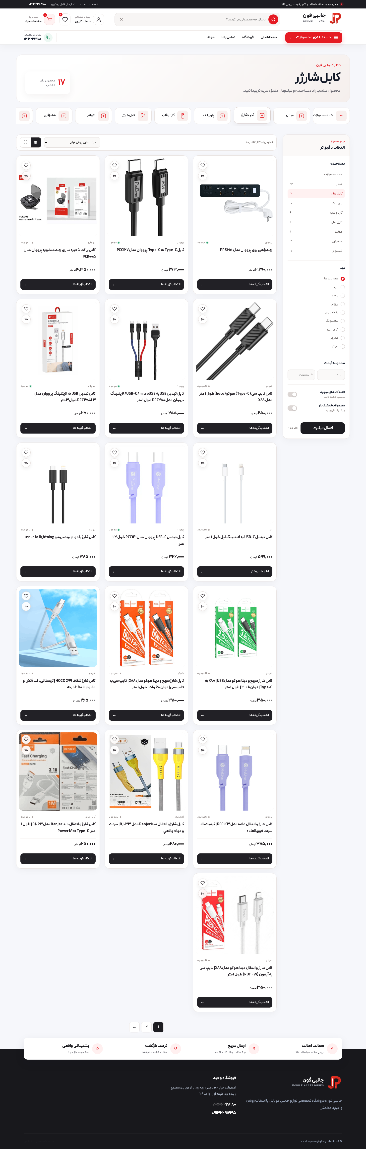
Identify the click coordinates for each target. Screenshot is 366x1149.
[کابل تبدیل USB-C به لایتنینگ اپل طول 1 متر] (235, 484)
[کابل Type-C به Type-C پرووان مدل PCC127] (146, 197)
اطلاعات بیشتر (260, 571)
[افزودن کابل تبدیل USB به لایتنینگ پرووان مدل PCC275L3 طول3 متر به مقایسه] (26, 319)
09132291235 (224, 1113)
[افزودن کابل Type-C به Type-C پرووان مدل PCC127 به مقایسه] (114, 175)
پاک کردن (293, 428)
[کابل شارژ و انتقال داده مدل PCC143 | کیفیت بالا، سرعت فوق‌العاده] (235, 771)
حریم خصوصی (45, 1141)
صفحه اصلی (269, 37)
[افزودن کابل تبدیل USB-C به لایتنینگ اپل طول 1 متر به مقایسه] (202, 462)
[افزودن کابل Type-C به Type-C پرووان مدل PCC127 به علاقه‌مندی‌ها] (114, 165)
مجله (211, 37)
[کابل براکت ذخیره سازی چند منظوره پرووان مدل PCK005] (58, 197)
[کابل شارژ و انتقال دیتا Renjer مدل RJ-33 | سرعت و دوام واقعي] (146, 771)
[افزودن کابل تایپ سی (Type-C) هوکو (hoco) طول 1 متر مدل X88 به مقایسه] (202, 319)
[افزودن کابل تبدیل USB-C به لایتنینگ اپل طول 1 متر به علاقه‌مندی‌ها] (202, 452)
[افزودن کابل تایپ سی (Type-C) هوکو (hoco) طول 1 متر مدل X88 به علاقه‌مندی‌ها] (202, 308)
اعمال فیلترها (322, 428)
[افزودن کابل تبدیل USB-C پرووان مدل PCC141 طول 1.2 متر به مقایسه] (114, 462)
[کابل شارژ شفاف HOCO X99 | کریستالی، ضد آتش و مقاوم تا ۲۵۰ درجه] (58, 628)
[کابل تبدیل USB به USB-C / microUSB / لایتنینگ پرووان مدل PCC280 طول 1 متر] (146, 341)
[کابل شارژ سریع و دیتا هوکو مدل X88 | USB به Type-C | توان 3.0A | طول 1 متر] (235, 628)
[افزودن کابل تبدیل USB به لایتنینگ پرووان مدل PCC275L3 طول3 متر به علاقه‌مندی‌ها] (26, 308)
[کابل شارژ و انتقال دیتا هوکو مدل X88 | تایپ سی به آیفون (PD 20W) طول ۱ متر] (235, 915)
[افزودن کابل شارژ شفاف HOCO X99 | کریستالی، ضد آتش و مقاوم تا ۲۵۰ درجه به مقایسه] (26, 606)
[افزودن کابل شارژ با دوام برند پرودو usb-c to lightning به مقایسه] (26, 462)
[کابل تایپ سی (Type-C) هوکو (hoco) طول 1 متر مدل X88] (235, 341)
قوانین (28, 1141)
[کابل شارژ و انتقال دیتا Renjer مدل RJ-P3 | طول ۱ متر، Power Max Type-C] (58, 771)
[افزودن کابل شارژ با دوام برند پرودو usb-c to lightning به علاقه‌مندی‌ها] (26, 452)
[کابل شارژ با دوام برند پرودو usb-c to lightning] (58, 484)
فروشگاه (248, 37)
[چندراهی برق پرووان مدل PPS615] (235, 197)
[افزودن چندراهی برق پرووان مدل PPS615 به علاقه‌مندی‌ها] (202, 165)
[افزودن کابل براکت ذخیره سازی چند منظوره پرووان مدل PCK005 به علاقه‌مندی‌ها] (26, 165)
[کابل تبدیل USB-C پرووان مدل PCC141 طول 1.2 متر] (146, 484)
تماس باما (228, 37)
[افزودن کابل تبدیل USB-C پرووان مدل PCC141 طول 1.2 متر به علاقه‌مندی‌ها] (114, 452)
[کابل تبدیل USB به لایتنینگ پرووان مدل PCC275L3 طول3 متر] (58, 341)
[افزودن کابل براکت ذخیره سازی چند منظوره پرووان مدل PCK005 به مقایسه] (26, 175)
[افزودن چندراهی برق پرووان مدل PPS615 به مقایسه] (202, 175)
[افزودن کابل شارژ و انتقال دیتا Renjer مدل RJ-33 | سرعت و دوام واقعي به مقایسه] (114, 750)
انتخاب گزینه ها (259, 284)
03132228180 (37, 4)
